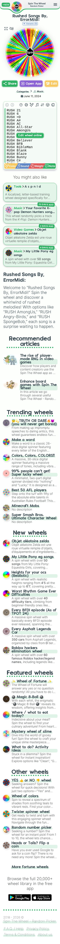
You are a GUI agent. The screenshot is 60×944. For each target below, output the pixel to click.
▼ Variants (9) (30, 23)
